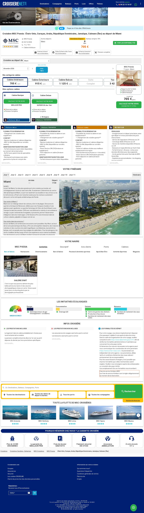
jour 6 (42, 175)
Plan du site (81, 476)
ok (35, 493)
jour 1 (6, 175)
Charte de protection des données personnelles (24, 479)
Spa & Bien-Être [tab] (101, 252)
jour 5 (35, 175)
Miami (26, 61)
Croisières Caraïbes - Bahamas (20, 451)
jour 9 (56, 175)
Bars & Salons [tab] (58, 252)
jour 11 (72, 175)
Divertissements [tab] (41, 252)
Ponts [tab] (106, 247)
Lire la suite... (6, 163)
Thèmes (100, 4)
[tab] (41, 52)
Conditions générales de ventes (87, 474)
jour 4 (27, 175)
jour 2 (13, 175)
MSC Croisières (39, 451)
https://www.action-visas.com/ (110, 351)
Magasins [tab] (136, 252)
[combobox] (58, 388)
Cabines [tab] (125, 247)
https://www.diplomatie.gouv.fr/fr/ (122, 340)
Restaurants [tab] (25, 252)
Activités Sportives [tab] (120, 252)
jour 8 (49, 175)
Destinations (44, 4)
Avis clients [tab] (86, 247)
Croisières (4, 451)
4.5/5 (16, 46)
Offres (91, 4)
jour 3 (20, 175)
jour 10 (64, 175)
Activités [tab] (43, 247)
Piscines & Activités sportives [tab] (79, 252)
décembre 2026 (8, 68)
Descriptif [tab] (64, 247)
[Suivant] (138, 415)
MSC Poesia (51, 451)
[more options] (140, 3)
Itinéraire (137, 175)
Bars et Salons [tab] (9, 252)
